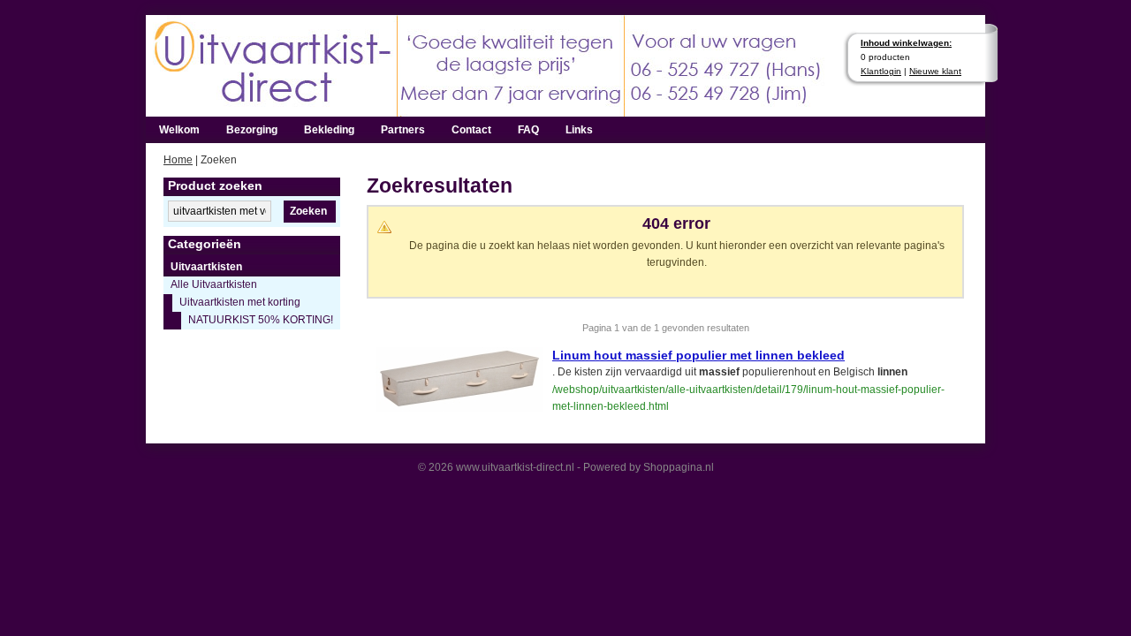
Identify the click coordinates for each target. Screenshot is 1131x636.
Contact (471, 130)
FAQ (528, 130)
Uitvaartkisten (206, 267)
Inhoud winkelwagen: (906, 43)
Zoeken (308, 211)
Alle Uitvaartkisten (214, 284)
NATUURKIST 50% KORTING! (260, 320)
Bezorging (251, 130)
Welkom (179, 130)
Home (178, 160)
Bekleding (329, 130)
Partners (403, 130)
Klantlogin (881, 71)
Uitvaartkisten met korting (239, 302)
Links (579, 130)
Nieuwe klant (935, 71)
